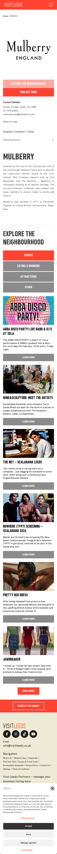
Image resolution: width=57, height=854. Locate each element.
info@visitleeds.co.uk (17, 745)
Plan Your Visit (9, 762)
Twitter (30, 132)
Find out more (28, 92)
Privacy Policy (32, 766)
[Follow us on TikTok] (24, 734)
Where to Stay (20, 758)
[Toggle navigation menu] (51, 5)
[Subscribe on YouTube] (33, 734)
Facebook (8, 132)
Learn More (28, 357)
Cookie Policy (27, 850)
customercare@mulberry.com (19, 114)
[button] (52, 788)
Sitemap (6, 769)
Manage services (28, 818)
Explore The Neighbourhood (28, 83)
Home (5, 16)
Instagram (20, 132)
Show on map (10, 122)
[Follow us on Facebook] (7, 734)
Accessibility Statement (13, 766)
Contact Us (45, 766)
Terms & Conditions (20, 769)
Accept (28, 826)
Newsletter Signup (28, 706)
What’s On (7, 758)
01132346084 (10, 111)
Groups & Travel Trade (28, 762)
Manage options (28, 843)
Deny (28, 835)
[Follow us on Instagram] (15, 734)
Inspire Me (32, 758)
